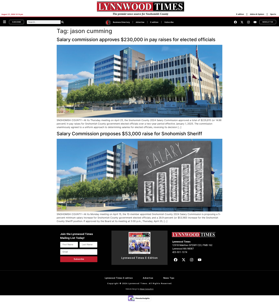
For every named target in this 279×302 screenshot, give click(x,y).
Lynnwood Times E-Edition (139, 257)
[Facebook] (235, 22)
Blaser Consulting (146, 289)
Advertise (140, 22)
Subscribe (169, 22)
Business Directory (121, 22)
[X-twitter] (242, 22)
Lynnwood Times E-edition (119, 278)
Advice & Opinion (257, 14)
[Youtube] (255, 22)
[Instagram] (248, 22)
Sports (273, 14)
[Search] (62, 22)
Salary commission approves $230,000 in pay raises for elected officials (136, 39)
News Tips (168, 278)
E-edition (240, 14)
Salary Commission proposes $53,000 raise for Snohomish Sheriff (129, 133)
